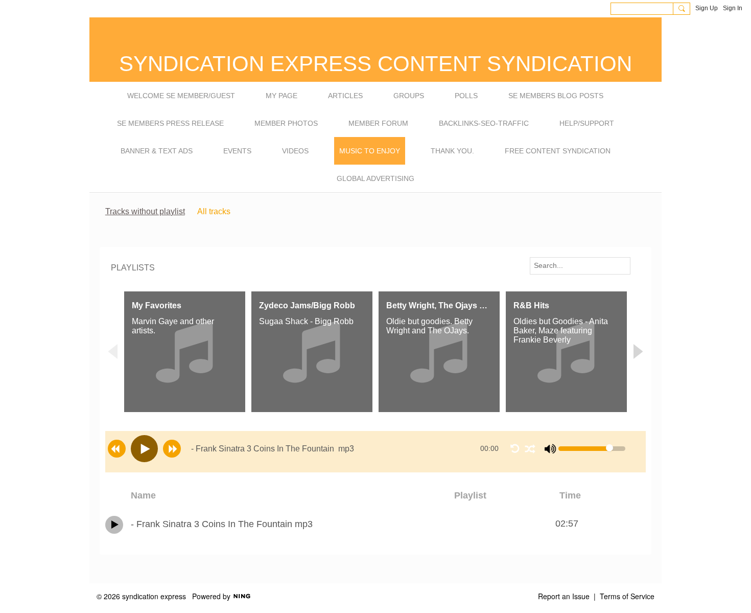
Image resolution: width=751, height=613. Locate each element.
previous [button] (117, 449)
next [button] (172, 449)
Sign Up (706, 8)
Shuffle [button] (529, 448)
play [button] (144, 448)
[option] (184, 352)
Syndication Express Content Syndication (375, 64)
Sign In (732, 8)
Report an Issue (564, 596)
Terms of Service (627, 596)
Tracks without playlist (145, 211)
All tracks (213, 211)
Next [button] (638, 352)
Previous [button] (113, 352)
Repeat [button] (515, 448)
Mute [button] (551, 448)
